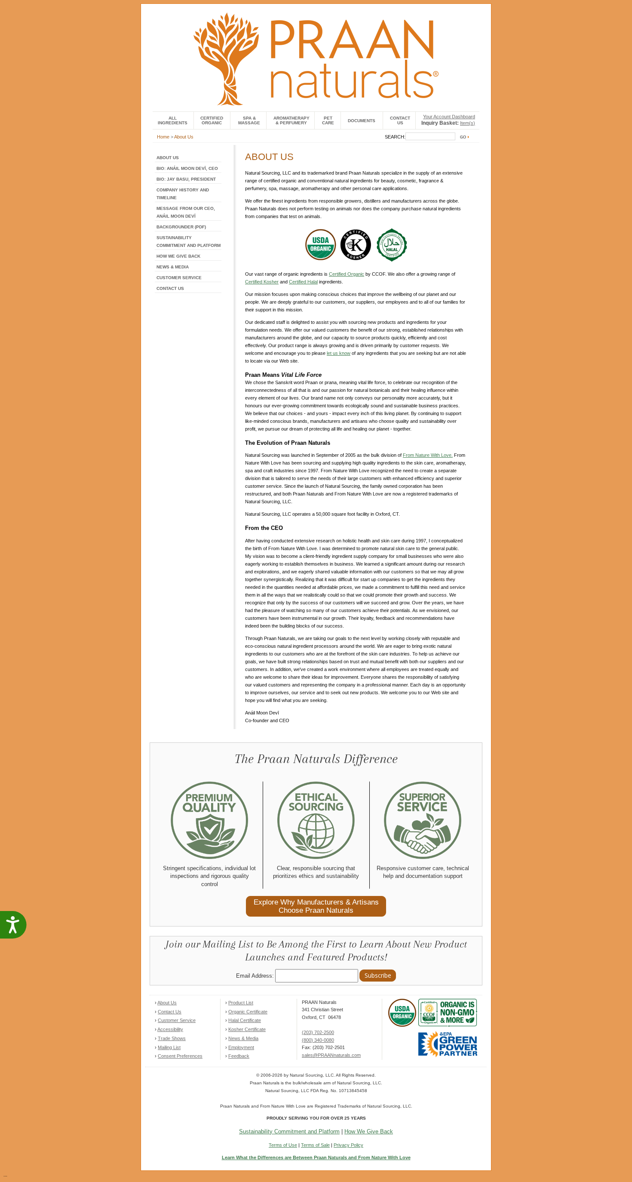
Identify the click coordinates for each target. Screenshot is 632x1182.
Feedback (238, 1056)
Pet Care (328, 120)
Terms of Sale (315, 1145)
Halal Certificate (244, 1020)
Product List (240, 1002)
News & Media (172, 267)
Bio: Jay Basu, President (186, 179)
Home (163, 136)
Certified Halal (303, 281)
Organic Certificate (247, 1011)
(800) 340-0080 (318, 1040)
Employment (241, 1047)
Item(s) (467, 123)
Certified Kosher (262, 281)
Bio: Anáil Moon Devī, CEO (187, 168)
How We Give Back (178, 256)
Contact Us (170, 288)
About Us (183, 136)
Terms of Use (283, 1145)
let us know (338, 353)
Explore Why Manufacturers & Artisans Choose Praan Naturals (316, 906)
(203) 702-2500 (318, 1032)
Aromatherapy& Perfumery (291, 120)
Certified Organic (211, 120)
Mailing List (169, 1047)
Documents (361, 120)
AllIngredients (172, 120)
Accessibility (170, 1029)
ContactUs (400, 120)
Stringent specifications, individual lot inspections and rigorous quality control (209, 876)
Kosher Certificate (247, 1029)
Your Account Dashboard (449, 116)
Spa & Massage (249, 120)
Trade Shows (172, 1038)
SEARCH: (395, 136)
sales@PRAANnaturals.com (331, 1055)
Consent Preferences (180, 1056)
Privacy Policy (348, 1145)
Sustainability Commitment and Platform (289, 1131)
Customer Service (179, 277)
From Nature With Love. (428, 455)
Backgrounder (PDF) (181, 227)
